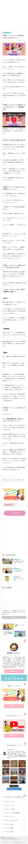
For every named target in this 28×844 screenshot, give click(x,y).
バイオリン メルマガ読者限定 (14, 813)
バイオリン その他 (14, 809)
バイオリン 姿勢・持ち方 (14, 820)
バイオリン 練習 (14, 828)
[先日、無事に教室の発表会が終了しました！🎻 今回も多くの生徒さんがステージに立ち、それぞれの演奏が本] (6, 780)
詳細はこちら (14, 671)
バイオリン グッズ (14, 805)
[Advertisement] (14, 15)
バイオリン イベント (14, 801)
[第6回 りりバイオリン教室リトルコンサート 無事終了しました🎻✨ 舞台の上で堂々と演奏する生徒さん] (14, 771)
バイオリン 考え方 (14, 831)
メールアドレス (8, 504)
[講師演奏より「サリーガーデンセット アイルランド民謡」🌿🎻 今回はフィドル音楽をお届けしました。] (6, 771)
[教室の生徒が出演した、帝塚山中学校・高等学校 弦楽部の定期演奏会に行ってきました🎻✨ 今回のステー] (22, 763)
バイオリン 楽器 (14, 824)
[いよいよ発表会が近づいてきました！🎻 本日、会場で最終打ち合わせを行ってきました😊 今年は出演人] (14, 763)
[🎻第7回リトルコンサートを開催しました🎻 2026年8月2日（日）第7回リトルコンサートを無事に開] (6, 763)
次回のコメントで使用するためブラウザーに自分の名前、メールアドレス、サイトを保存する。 (14, 612)
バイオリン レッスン (6, 32)
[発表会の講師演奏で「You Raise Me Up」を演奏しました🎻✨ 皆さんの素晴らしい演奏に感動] (22, 771)
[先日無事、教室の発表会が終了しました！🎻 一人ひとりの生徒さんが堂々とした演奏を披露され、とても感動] (14, 780)
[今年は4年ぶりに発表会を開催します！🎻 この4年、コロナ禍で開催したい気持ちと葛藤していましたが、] (22, 780)
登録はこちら (14, 706)
